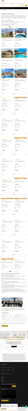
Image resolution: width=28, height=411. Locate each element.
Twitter (2, 379)
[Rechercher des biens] (26, 5)
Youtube (3, 381)
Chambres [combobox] (3, 5)
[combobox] (5, 3)
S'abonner (14, 386)
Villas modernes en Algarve (5, 21)
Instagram (3, 378)
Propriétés (13, 369)
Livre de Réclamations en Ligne (23, 409)
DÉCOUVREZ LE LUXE (14, 346)
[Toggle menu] (26, 1)
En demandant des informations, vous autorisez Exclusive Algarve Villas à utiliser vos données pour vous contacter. (14, 323)
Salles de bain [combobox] (12, 5)
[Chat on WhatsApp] (26, 407)
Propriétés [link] (5, 10)
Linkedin (3, 380)
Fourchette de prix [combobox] (21, 3)
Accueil (2, 10)
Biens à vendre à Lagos (12, 21)
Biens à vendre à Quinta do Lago (20, 21)
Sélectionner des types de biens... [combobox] (14, 3)
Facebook (3, 377)
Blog (12, 370)
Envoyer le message (4, 400)
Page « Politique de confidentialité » (20, 408)
